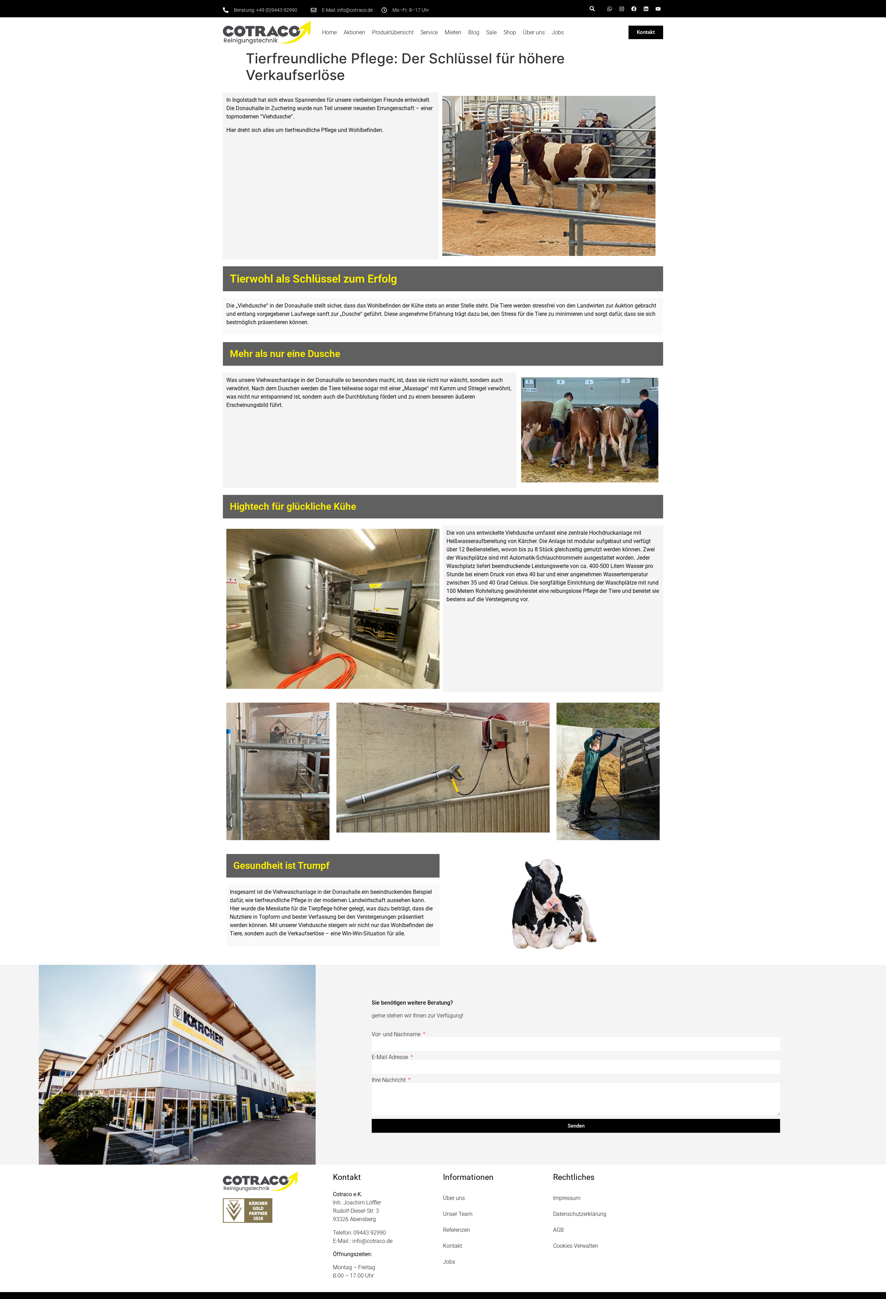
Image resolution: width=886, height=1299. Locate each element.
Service (429, 32)
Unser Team (457, 1214)
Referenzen (456, 1230)
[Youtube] (658, 8)
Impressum (566, 1198)
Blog (473, 32)
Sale (491, 32)
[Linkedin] (646, 8)
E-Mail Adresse (390, 1057)
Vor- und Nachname (397, 1034)
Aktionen (354, 32)
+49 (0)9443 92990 (276, 10)
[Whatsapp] (609, 8)
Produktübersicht (393, 32)
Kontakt (452, 1246)
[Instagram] (621, 8)
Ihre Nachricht (389, 1080)
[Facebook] (634, 8)
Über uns (534, 32)
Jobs (558, 32)
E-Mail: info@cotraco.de (347, 10)
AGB (558, 1230)
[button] (592, 8)
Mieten (453, 32)
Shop (510, 32)
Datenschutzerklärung (579, 1214)
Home (329, 32)
